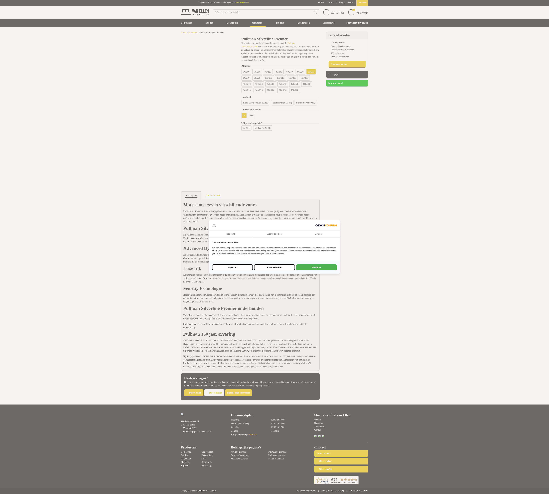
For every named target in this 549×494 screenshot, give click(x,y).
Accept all (316, 267)
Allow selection (274, 267)
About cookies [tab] (274, 234)
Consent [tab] (230, 234)
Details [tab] (318, 234)
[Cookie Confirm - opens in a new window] (326, 225)
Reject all (232, 267)
